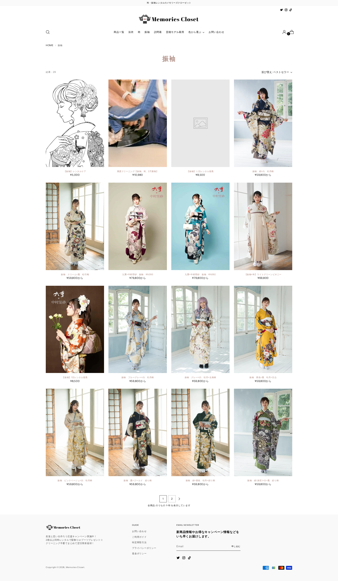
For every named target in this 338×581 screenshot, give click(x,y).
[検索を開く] (47, 32)
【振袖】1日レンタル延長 (74, 377)
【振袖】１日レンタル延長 (200, 171)
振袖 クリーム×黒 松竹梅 (75, 274)
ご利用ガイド (139, 536)
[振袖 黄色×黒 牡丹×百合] (263, 329)
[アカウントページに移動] (282, 32)
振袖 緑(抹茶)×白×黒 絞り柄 (263, 480)
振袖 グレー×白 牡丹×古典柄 (200, 377)
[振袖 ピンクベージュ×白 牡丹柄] (75, 432)
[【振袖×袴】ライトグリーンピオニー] (263, 226)
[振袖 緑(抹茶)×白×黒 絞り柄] (263, 432)
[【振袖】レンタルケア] (75, 123)
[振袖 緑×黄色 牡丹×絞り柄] (200, 432)
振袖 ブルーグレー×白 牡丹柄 (137, 377)
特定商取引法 (139, 542)
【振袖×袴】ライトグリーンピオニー (263, 274)
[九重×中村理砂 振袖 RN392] (200, 226)
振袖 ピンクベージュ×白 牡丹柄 (75, 480)
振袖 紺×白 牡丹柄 (263, 171)
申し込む (236, 546)
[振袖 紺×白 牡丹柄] (263, 123)
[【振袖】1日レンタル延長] (75, 329)
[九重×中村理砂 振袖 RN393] (137, 226)
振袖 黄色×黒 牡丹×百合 (263, 377)
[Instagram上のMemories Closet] (286, 9)
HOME (50, 45)
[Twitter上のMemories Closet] (281, 9)
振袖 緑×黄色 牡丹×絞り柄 (200, 480)
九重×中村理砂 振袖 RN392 (200, 274)
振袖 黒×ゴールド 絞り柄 (138, 480)
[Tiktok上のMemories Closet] (290, 9)
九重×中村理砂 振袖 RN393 (137, 274)
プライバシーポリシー (144, 548)
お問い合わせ (139, 531)
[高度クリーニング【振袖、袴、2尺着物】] (137, 123)
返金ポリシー (139, 553)
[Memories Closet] (169, 19)
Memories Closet (75, 567)
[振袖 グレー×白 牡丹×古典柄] (200, 329)
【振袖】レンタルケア (75, 171)
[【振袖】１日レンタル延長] (200, 123)
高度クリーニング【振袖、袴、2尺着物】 (137, 171)
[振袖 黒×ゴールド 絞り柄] (137, 432)
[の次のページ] (179, 498)
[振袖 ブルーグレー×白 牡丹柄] (137, 329)
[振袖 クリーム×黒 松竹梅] (75, 226)
